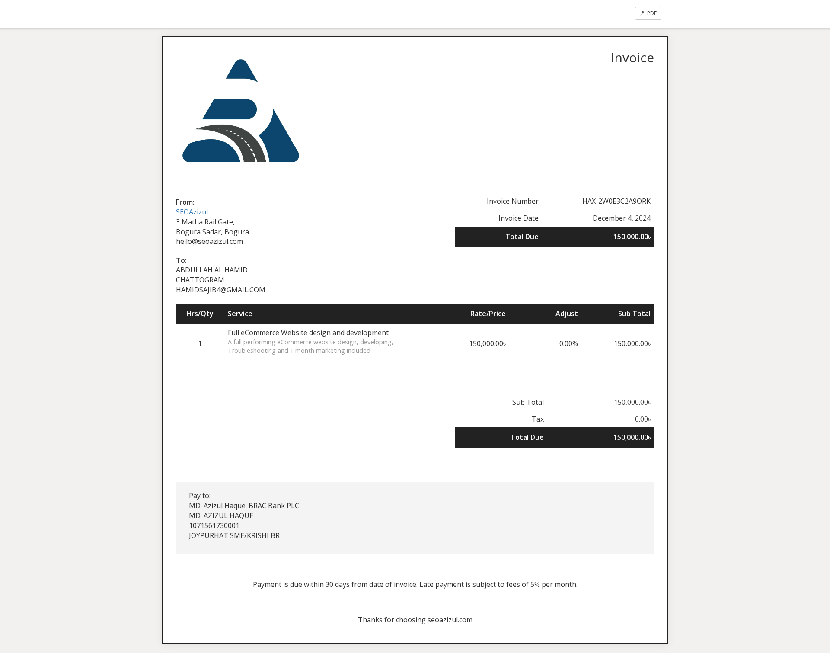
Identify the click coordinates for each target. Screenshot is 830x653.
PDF (651, 13)
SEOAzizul (192, 212)
